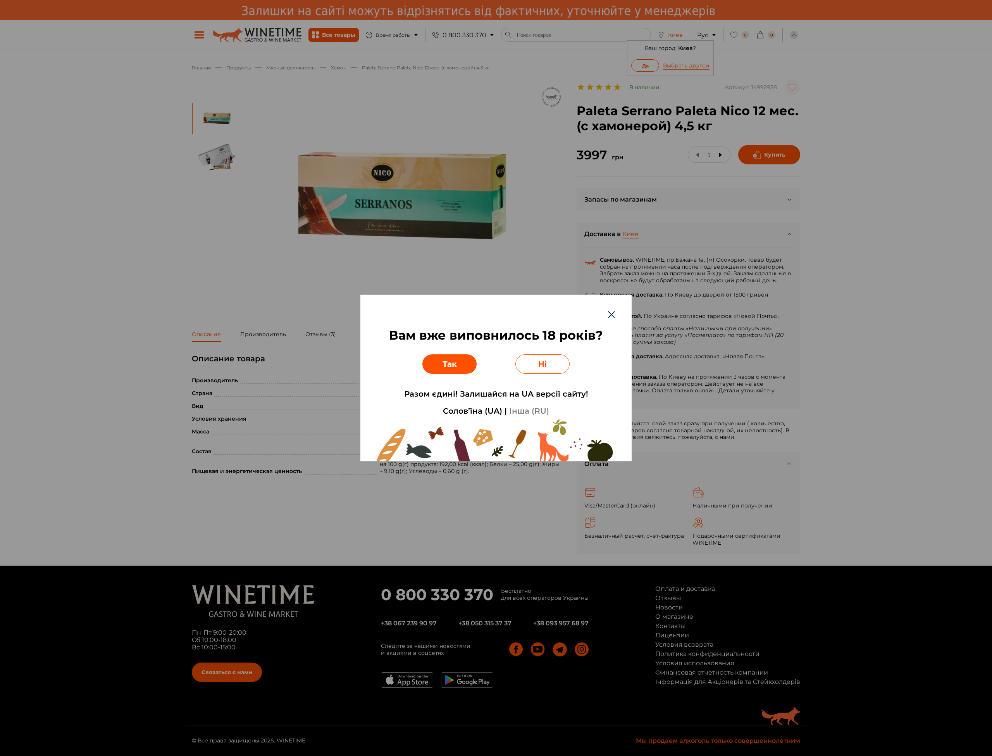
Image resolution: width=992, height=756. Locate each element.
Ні (542, 364)
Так (450, 364)
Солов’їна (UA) (472, 411)
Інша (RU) (529, 411)
